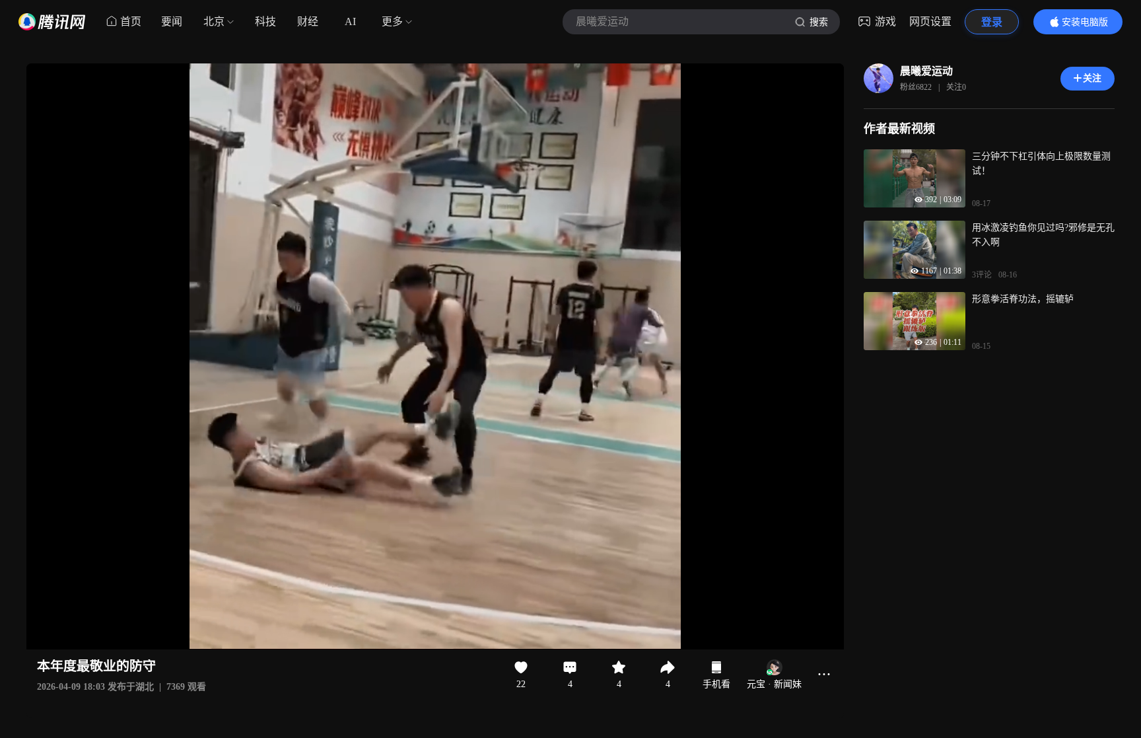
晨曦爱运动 (926, 71)
